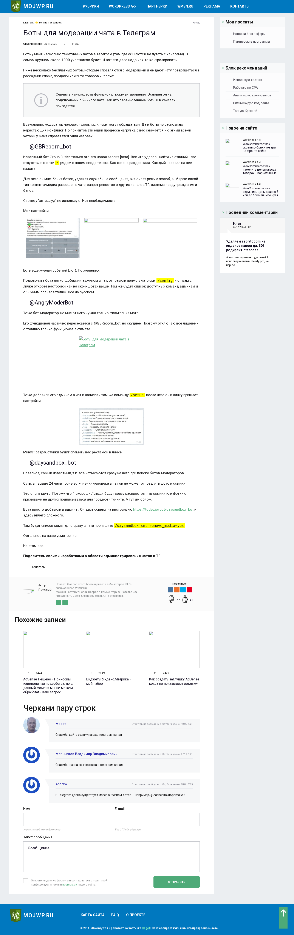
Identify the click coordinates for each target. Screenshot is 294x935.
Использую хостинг (247, 80)
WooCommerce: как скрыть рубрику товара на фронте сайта (259, 147)
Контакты (239, 6)
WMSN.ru (185, 6)
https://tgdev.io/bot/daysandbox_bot (163, 509)
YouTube (65, 602)
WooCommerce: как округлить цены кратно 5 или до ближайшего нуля (260, 192)
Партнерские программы (251, 41)
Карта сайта (93, 915)
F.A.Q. (115, 915)
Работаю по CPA (245, 88)
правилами (69, 884)
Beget (146, 928)
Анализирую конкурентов (252, 95)
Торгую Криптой (245, 111)
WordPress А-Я (122, 6)
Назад (196, 22)
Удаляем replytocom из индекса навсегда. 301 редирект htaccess (245, 245)
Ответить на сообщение (146, 724)
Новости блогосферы (249, 34)
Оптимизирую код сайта (251, 103)
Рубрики (91, 6)
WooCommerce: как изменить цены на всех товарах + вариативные (260, 169)
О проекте (135, 915)
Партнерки (157, 6)
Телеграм (38, 567)
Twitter (58, 602)
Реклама (211, 6)
